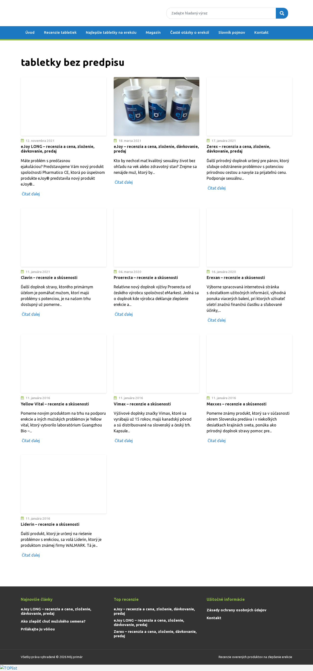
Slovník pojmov (231, 32)
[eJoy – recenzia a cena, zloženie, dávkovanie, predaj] (156, 106)
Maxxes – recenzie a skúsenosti (237, 404)
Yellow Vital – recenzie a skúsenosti (55, 404)
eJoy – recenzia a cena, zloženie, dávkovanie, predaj (154, 611)
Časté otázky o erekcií (189, 32)
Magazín (153, 32)
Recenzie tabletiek (60, 32)
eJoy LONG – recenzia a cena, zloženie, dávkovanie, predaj (56, 611)
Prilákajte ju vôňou (38, 629)
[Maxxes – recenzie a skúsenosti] (249, 363)
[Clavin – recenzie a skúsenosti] (63, 237)
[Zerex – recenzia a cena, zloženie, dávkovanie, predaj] (249, 106)
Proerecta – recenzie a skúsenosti (146, 277)
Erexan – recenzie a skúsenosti (236, 277)
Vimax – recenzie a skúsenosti (142, 404)
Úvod (29, 32)
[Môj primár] (51, 13)
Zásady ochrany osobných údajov (236, 610)
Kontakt (261, 32)
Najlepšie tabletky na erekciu (111, 32)
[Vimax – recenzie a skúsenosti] (156, 363)
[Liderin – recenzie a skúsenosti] (63, 484)
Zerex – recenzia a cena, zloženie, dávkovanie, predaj (238, 148)
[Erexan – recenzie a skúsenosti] (249, 237)
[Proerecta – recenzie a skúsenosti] (156, 237)
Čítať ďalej (31, 194)
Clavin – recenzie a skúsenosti (49, 277)
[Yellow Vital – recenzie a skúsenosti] (63, 363)
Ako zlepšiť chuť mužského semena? (53, 621)
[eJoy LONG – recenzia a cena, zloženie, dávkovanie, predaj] (63, 106)
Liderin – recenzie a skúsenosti (50, 524)
